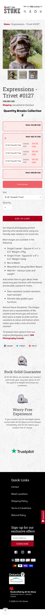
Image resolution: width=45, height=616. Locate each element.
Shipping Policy (19, 501)
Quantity (7, 202)
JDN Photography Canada (18, 337)
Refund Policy (18, 515)
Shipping (7, 105)
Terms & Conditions (21, 508)
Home (7, 24)
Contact (15, 487)
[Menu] (40, 11)
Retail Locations (19, 494)
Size (5, 192)
